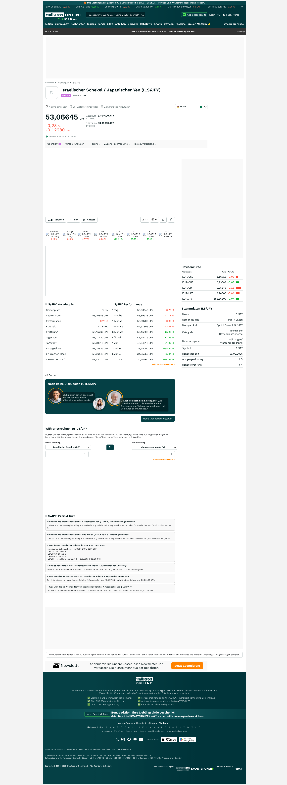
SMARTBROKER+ (182, 701)
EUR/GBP (187, 287)
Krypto (158, 23)
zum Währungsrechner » (164, 459)
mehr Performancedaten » (163, 364)
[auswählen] (145, 219)
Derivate (133, 23)
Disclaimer (118, 731)
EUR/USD (187, 276)
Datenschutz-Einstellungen (152, 731)
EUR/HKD (187, 293)
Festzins (181, 23)
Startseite (49, 83)
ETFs (110, 23)
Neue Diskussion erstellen (157, 418)
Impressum (107, 731)
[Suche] (142, 14)
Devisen (169, 23)
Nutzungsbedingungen (177, 731)
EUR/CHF (187, 282)
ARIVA (123, 749)
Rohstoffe (146, 23)
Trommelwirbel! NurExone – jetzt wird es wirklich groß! (144, 31)
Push (75, 219)
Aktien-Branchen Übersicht (132, 723)
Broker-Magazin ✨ (199, 23)
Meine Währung (52, 442)
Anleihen (120, 23)
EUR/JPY (187, 298)
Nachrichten (78, 23)
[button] (91, 522)
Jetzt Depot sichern (97, 714)
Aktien (49, 23)
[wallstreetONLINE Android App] (187, 741)
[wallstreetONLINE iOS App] (169, 741)
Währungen (63, 82)
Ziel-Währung (138, 442)
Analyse (91, 219)
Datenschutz (131, 731)
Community (62, 23)
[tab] (110, 525)
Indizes (91, 23)
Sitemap (152, 723)
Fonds (101, 23)
